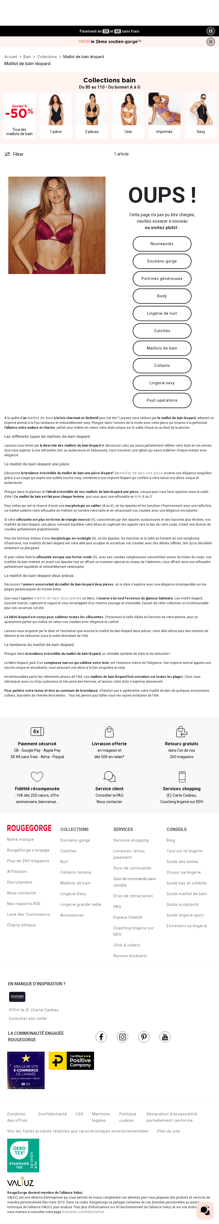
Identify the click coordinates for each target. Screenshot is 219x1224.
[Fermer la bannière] (210, 41)
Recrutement (20, 882)
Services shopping (131, 840)
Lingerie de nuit (162, 313)
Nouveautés (162, 244)
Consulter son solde (28, 1018)
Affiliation (17, 871)
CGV (80, 1114)
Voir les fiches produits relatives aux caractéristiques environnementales (78, 1131)
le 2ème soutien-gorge (109, 41)
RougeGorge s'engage (28, 850)
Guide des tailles (182, 862)
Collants (162, 365)
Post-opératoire (162, 400)
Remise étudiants (130, 956)
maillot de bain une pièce (141, 473)
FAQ (117, 906)
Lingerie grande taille (80, 904)
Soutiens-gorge (162, 261)
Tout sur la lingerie (185, 851)
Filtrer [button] (18, 154)
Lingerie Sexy (73, 894)
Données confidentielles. (83, 1212)
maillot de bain (40, 418)
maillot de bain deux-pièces (57, 598)
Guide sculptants (183, 904)
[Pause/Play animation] (210, 31)
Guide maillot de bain (187, 894)
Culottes (162, 331)
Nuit (64, 862)
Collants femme (75, 872)
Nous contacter (22, 893)
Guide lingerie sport (185, 915)
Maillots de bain (162, 348)
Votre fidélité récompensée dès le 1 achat (109, 28)
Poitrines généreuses (162, 278)
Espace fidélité (128, 917)
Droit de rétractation (133, 896)
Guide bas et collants (187, 883)
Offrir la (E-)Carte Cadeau (34, 1010)
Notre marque (20, 839)
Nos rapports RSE (24, 904)
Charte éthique (21, 925)
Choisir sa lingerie (184, 872)
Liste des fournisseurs (28, 914)
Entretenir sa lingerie (187, 926)
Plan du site (168, 1131)
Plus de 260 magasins (28, 861)
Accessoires (72, 915)
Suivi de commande (132, 868)
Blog (171, 840)
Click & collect (127, 945)
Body (162, 296)
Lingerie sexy (162, 383)
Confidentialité (52, 1114)
